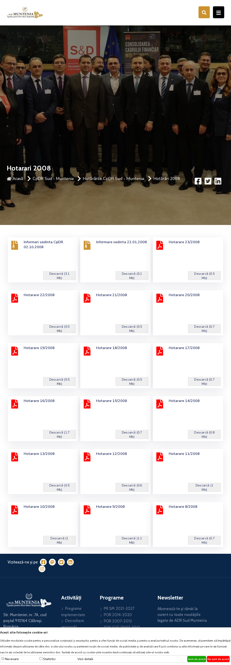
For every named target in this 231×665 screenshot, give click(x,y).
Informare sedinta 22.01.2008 (121, 242)
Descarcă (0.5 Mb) (204, 276)
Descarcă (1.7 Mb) (59, 434)
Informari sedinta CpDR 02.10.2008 (43, 245)
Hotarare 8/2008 (183, 506)
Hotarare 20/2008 (184, 295)
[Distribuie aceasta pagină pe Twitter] (208, 181)
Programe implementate (73, 611)
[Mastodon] (52, 562)
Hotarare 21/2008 (111, 295)
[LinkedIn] (70, 562)
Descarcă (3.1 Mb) (59, 276)
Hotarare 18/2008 (111, 347)
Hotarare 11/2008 (184, 453)
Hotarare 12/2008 (111, 453)
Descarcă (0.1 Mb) (132, 276)
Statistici (49, 659)
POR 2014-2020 (118, 615)
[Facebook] (43, 562)
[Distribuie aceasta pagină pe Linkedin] (217, 181)
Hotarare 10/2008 (39, 506)
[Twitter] (61, 562)
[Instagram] (42, 569)
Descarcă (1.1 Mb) (132, 540)
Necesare (12, 659)
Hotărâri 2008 (166, 178)
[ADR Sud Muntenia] (24, 12)
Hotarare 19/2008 (39, 347)
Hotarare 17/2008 (184, 347)
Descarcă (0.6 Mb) (132, 487)
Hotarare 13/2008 (39, 453)
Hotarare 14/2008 (184, 400)
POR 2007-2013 (118, 621)
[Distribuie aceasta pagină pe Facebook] (198, 181)
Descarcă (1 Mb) (204, 487)
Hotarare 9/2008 (110, 506)
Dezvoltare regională (72, 623)
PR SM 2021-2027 (119, 608)
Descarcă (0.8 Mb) (204, 434)
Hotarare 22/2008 (39, 295)
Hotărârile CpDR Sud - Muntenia (113, 178)
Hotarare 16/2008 (39, 400)
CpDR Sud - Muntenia (53, 178)
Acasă (17, 178)
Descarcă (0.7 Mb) (204, 329)
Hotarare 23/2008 (184, 242)
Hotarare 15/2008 (111, 400)
